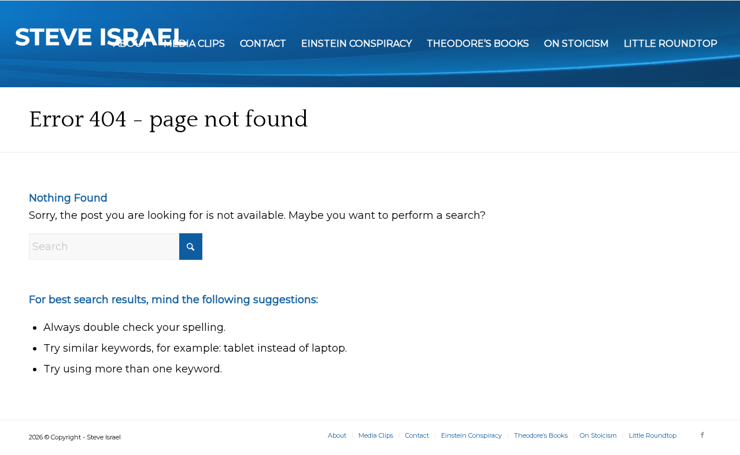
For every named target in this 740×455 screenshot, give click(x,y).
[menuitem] (131, 44)
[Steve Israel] (101, 44)
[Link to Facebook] (702, 434)
